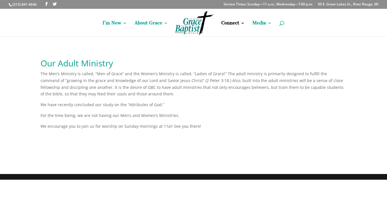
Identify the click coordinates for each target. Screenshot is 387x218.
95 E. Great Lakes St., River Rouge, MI (348, 5)
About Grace (148, 23)
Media (259, 23)
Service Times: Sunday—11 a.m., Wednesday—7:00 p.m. (268, 5)
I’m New (112, 23)
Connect (230, 23)
